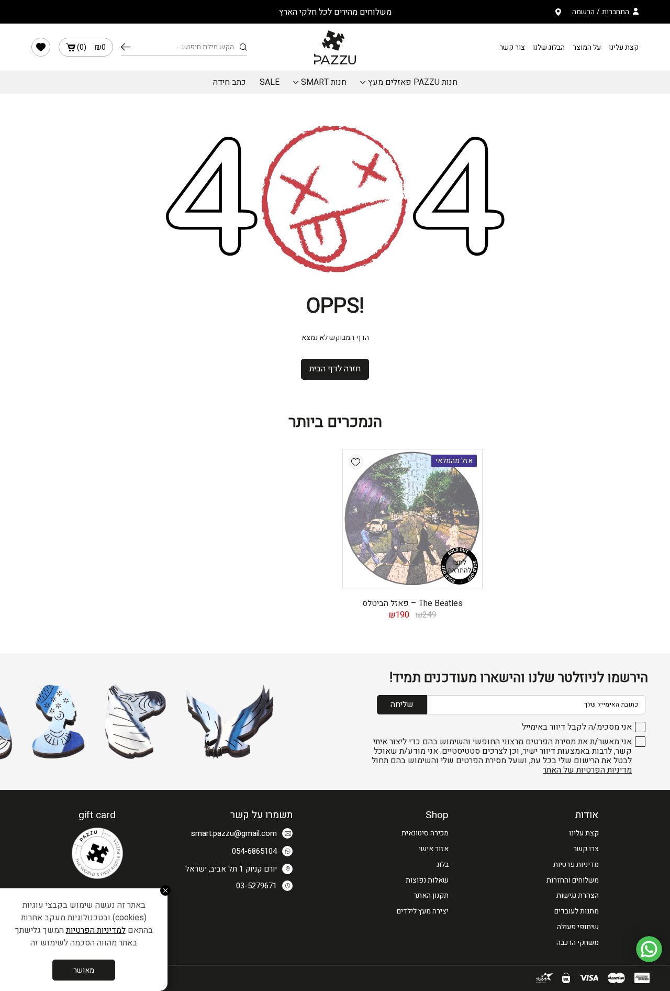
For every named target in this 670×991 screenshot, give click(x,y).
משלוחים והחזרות (572, 880)
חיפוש (126, 47)
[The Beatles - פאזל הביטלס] (412, 519)
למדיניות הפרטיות (96, 930)
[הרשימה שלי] (40, 47)
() (91, 47)
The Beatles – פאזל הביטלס (412, 603)
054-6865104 (254, 851)
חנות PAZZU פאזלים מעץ (412, 82)
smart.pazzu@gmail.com (234, 833)
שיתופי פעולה (578, 926)
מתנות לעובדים (576, 911)
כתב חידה (229, 82)
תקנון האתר (431, 895)
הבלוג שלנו (549, 47)
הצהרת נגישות (577, 895)
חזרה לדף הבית (335, 368)
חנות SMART (324, 82)
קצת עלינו (624, 47)
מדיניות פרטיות (576, 864)
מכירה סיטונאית (425, 833)
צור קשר (512, 47)
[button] (356, 462)
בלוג (443, 864)
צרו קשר (586, 848)
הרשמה (583, 11)
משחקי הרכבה (577, 942)
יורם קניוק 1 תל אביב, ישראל (231, 869)
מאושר (83, 970)
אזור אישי (434, 848)
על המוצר (587, 47)
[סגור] (165, 890)
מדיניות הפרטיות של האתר (587, 770)
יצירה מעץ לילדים (423, 911)
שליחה (402, 704)
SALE (270, 82)
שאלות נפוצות (427, 880)
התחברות (615, 11)
